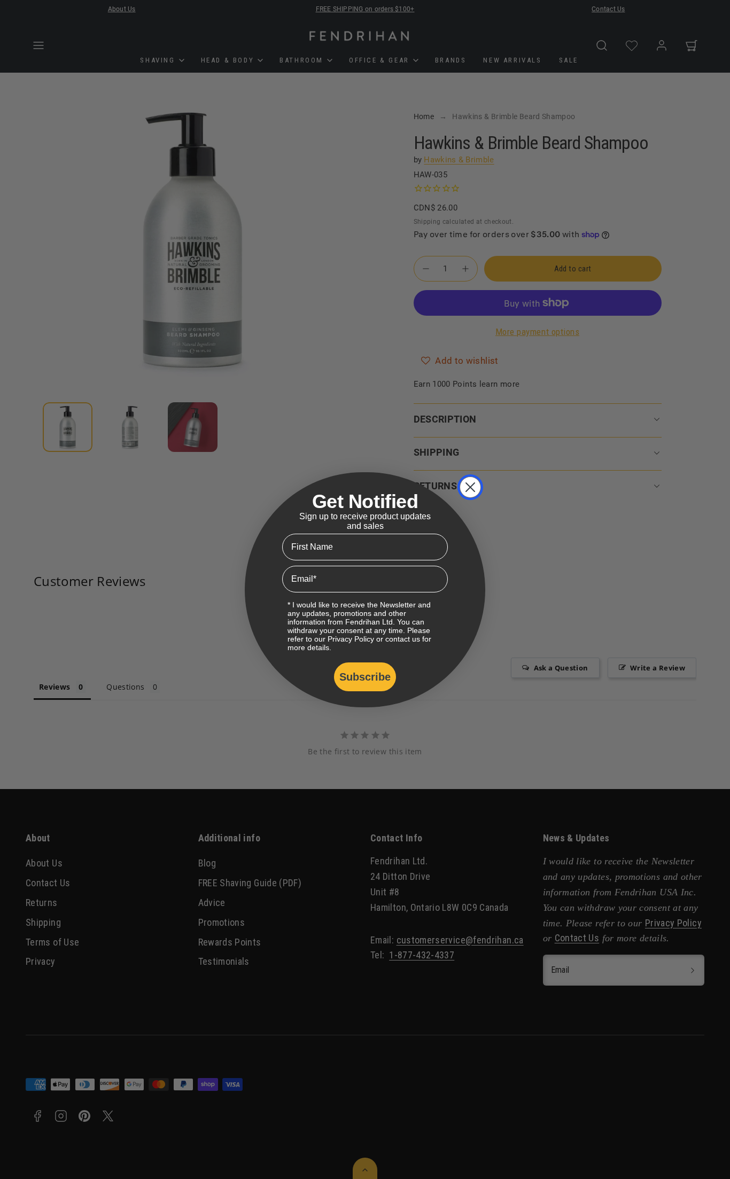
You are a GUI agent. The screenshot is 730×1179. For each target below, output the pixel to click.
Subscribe (365, 677)
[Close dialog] (470, 487)
